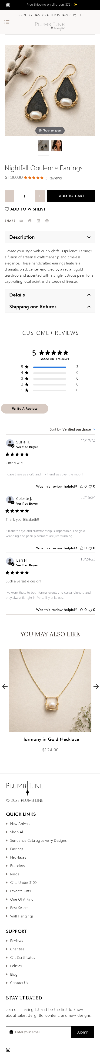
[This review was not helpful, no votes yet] (90, 486)
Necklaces (18, 857)
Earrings (16, 848)
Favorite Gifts (20, 890)
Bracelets (17, 865)
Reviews (16, 940)
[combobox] (72, 429)
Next (95, 686)
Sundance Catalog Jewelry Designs (38, 840)
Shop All (17, 831)
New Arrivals (20, 823)
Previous (4, 686)
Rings (14, 873)
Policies (16, 965)
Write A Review (24, 408)
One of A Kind (22, 899)
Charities (17, 948)
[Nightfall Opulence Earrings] (43, 146)
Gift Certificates (22, 957)
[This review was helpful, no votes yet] (81, 486)
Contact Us (19, 982)
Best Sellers (19, 907)
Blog (13, 974)
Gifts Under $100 (23, 882)
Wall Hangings (21, 915)
